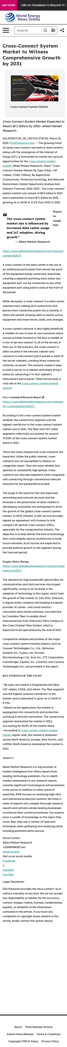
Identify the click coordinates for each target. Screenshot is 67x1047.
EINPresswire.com (22, 143)
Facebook (9, 860)
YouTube (8, 874)
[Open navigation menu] (6, 30)
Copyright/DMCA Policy (23, 1041)
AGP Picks (8, 5)
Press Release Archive (39, 1027)
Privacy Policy (50, 1041)
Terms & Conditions (48, 1034)
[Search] (45, 30)
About (18, 1027)
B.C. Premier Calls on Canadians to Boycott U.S (34, 5)
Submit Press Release (20, 1034)
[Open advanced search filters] (53, 30)
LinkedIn (8, 870)
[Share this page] (62, 30)
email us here (11, 851)
